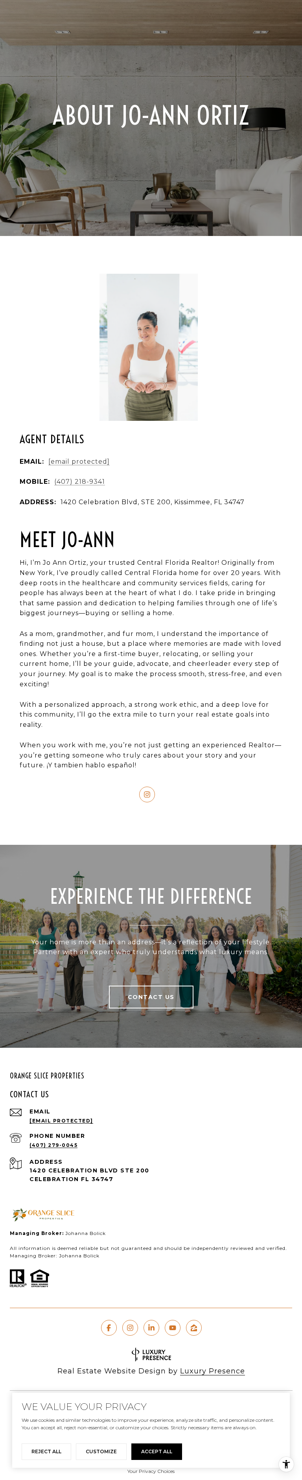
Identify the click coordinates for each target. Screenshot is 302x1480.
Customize (101, 1451)
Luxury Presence (212, 1371)
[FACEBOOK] (109, 1328)
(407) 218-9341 (79, 481)
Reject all (46, 1451)
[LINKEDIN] (151, 1328)
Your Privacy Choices (151, 1471)
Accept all (156, 1451)
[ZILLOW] (194, 1328)
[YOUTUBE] (172, 1328)
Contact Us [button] (151, 997)
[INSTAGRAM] (147, 794)
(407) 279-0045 (53, 1145)
